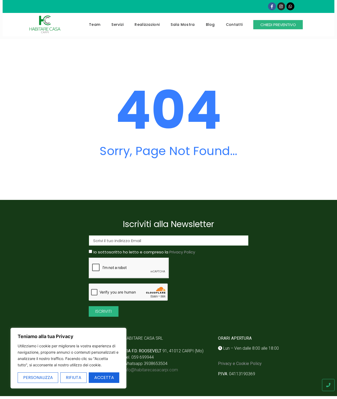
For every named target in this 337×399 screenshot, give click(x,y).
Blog (210, 24)
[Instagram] (281, 6)
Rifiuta (73, 377)
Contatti (234, 24)
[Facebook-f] (272, 6)
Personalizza (38, 377)
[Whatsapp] (290, 6)
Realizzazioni (147, 24)
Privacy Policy (182, 252)
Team (94, 24)
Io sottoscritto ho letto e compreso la (144, 252)
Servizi (117, 24)
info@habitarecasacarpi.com (151, 369)
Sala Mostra (183, 24)
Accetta (104, 377)
